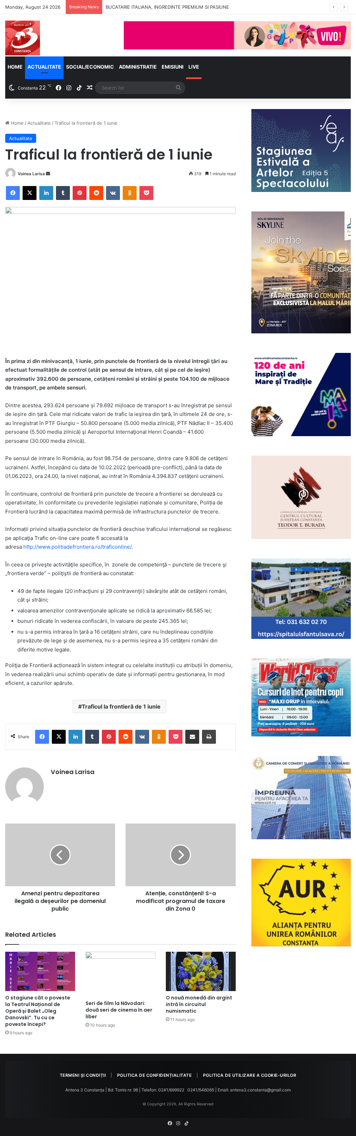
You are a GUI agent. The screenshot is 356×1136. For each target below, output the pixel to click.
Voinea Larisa (31, 173)
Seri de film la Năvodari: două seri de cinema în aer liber (119, 1010)
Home (15, 67)
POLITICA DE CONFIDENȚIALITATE (154, 1075)
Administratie (138, 67)
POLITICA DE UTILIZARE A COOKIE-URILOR (250, 1075)
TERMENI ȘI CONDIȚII (83, 1075)
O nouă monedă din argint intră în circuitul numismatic (199, 1004)
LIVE (193, 67)
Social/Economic (90, 67)
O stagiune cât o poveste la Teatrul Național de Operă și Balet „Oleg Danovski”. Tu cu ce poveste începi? (37, 1011)
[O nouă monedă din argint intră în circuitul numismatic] (201, 971)
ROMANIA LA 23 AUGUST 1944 (139, 7)
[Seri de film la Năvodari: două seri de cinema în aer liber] (120, 974)
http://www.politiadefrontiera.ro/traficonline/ (77, 546)
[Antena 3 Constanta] (22, 38)
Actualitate (44, 67)
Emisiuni (173, 67)
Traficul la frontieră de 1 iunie (121, 706)
